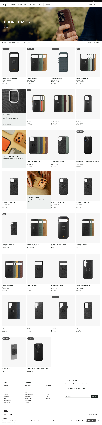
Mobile (29, 4)
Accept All (91, 420)
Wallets (34, 4)
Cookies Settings (79, 420)
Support (90, 4)
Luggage (20, 4)
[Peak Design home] (4, 4)
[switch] (28, 42)
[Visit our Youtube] (11, 414)
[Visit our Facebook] (8, 414)
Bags (25, 4)
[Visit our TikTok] (15, 414)
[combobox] (97, 43)
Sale (39, 4)
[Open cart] (98, 4)
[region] (51, 420)
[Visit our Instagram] (5, 414)
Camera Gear (14, 4)
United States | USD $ (93, 414)
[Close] (99, 420)
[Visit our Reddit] (18, 414)
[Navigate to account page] (94, 4)
